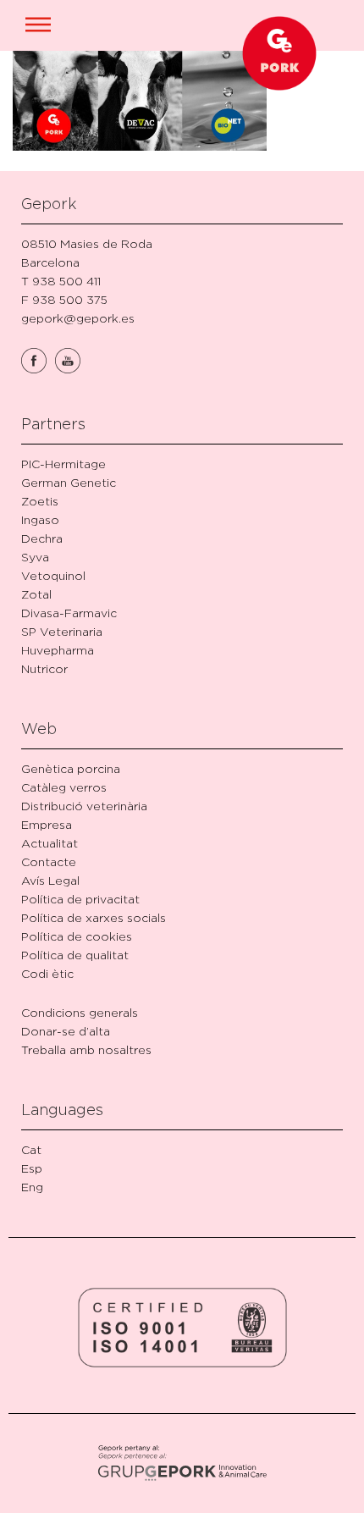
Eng (32, 1186)
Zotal (36, 594)
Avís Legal (50, 880)
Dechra (42, 538)
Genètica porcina (70, 768)
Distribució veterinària (84, 805)
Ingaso (40, 519)
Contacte (48, 861)
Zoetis (39, 500)
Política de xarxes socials (93, 917)
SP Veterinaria (61, 631)
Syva (35, 556)
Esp (31, 1168)
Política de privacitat (80, 898)
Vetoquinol (53, 575)
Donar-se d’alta (65, 1030)
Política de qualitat (75, 954)
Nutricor (44, 668)
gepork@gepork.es (78, 318)
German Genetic (68, 482)
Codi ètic (47, 973)
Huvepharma (57, 649)
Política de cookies (76, 936)
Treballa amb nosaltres (86, 1049)
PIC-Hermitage (63, 463)
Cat (31, 1149)
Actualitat (49, 843)
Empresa (46, 824)
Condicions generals (79, 1012)
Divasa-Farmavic (69, 612)
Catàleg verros (64, 787)
